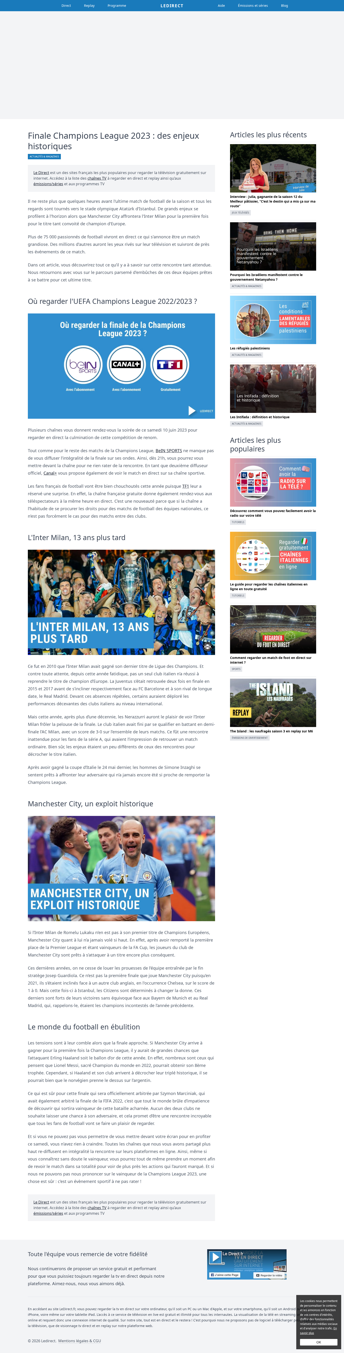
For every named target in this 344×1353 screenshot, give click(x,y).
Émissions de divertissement (250, 737)
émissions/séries (48, 183)
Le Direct (41, 172)
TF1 (185, 486)
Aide (221, 5)
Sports (236, 669)
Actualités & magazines (44, 156)
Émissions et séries (253, 5)
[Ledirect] (247, 1268)
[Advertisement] (172, 65)
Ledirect (172, 5)
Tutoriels (238, 522)
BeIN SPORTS (169, 450)
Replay (89, 5)
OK (318, 1342)
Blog (284, 5)
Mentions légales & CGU (79, 1340)
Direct (66, 5)
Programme (117, 5)
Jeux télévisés (240, 212)
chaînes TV (97, 178)
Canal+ (50, 473)
